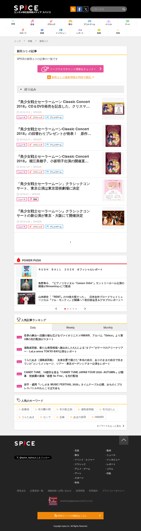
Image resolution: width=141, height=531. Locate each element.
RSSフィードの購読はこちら (72, 515)
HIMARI (99, 417)
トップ (17, 40)
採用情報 (80, 490)
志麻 (62, 417)
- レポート (110, 464)
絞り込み (30, 89)
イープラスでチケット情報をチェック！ (73, 69)
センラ (47, 417)
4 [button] (73, 308)
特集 (30, 40)
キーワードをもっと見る (109, 425)
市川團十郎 (44, 409)
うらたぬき (28, 417)
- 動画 (108, 450)
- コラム (109, 468)
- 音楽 (76, 450)
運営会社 (21, 490)
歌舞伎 (25, 409)
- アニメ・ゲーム (81, 468)
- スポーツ (78, 477)
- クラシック (79, 464)
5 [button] (76, 308)
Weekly (70, 327)
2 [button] (67, 308)
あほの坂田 (79, 417)
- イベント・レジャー (84, 459)
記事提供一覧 (36, 490)
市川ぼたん (108, 409)
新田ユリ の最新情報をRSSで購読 (72, 77)
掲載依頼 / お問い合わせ (59, 490)
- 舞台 (76, 454)
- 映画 (76, 482)
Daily (33, 327)
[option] (70, 285)
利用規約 (93, 490)
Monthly (108, 327)
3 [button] (70, 308)
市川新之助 (65, 409)
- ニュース (110, 454)
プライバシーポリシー (113, 490)
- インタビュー (112, 459)
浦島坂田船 (87, 409)
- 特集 (108, 473)
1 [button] (65, 308)
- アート (77, 473)
